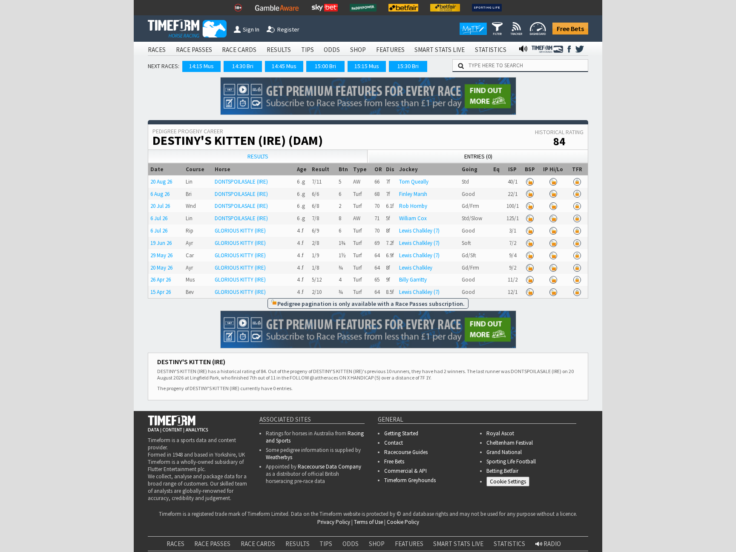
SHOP (358, 50)
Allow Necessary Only (633, 538)
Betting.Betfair (502, 470)
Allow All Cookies (569, 538)
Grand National (504, 452)
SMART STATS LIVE (439, 50)
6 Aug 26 (160, 194)
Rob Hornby (413, 206)
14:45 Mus (284, 66)
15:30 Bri (408, 66)
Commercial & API (405, 470)
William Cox (413, 218)
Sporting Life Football (511, 461)
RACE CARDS (239, 50)
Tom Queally (413, 181)
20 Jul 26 (160, 206)
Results (257, 156)
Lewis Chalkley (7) (419, 230)
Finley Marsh (413, 194)
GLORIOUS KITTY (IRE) (240, 230)
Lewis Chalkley (415, 267)
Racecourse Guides (406, 452)
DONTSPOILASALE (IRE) (241, 181)
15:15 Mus (366, 66)
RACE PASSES (194, 50)
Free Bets (570, 28)
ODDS (332, 50)
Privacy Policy (165, 547)
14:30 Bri (242, 66)
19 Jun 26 (161, 243)
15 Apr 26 (160, 292)
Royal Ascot (500, 433)
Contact (393, 442)
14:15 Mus (201, 66)
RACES (157, 50)
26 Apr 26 (160, 279)
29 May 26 (161, 255)
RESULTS (279, 50)
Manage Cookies (510, 483)
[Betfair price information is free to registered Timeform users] (530, 182)
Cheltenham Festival (509, 442)
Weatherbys (279, 457)
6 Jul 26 (158, 218)
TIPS (307, 50)
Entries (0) (478, 156)
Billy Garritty (413, 279)
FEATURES (390, 50)
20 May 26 (161, 267)
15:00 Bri (325, 66)
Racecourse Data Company (329, 466)
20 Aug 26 (161, 181)
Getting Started (401, 433)
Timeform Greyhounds (410, 480)
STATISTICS (490, 50)
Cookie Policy (106, 547)
